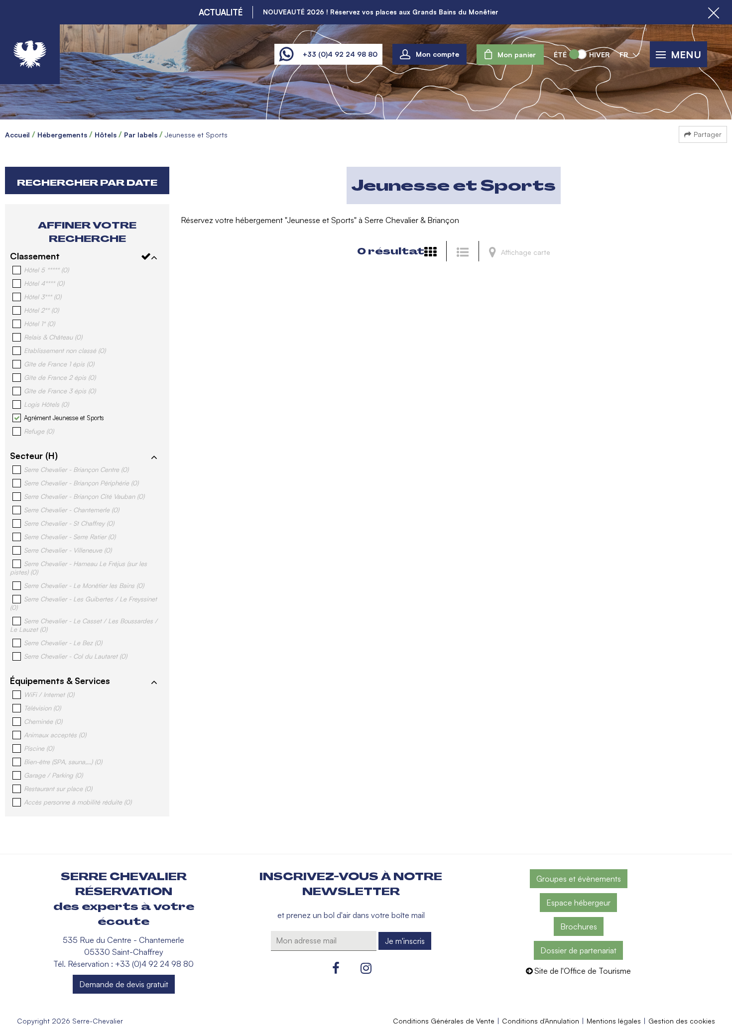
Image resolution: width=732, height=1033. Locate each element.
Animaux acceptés (55, 735)
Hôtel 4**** (44, 283)
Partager (708, 134)
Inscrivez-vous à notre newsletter (350, 884)
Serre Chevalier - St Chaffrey (69, 523)
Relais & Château (53, 337)
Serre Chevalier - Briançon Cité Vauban (84, 496)
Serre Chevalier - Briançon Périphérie (81, 483)
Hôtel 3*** (42, 297)
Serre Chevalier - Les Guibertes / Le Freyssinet (83, 603)
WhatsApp (286, 54)
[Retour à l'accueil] (30, 54)
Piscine (39, 748)
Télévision (42, 708)
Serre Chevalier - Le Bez (63, 643)
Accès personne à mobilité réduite (77, 802)
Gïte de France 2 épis (60, 377)
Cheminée (43, 721)
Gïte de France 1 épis (59, 364)
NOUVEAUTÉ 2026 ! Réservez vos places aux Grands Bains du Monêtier (380, 12)
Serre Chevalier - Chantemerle (71, 510)
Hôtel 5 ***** (46, 270)
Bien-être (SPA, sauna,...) (63, 762)
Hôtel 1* (39, 324)
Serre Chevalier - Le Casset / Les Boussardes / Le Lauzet (83, 625)
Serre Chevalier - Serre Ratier (70, 537)
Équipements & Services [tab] (60, 681)
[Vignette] (432, 251)
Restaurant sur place (58, 789)
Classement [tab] (35, 256)
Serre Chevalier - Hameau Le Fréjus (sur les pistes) (78, 568)
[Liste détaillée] (465, 251)
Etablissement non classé (65, 350)
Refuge (39, 431)
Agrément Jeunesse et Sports (64, 418)
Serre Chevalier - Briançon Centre (76, 469)
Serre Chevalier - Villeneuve (68, 550)
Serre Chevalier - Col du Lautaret (75, 656)
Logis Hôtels (46, 404)
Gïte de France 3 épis (60, 391)
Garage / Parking (53, 775)
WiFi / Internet (49, 694)
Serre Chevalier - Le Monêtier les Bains (84, 585)
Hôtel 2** (41, 310)
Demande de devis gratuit (123, 984)
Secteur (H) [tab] (34, 455)
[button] (510, 54)
